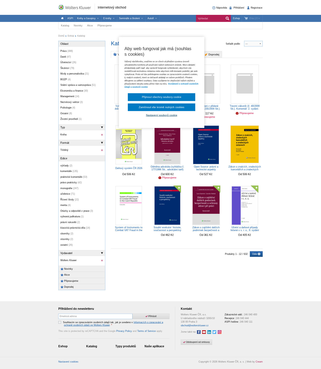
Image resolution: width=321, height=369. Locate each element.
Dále (255, 254)
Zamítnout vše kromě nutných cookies (161, 107)
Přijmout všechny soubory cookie (161, 96)
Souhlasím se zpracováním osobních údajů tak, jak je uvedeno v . (113, 323)
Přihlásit (152, 316)
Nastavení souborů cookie (161, 115)
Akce (90, 25)
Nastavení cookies (68, 361)
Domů (61, 36)
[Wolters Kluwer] (76, 7)
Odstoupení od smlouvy (197, 342)
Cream (259, 361)
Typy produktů (125, 346)
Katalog (65, 25)
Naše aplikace (154, 346)
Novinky (78, 25)
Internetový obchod (112, 7)
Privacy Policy (124, 331)
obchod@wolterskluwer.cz (195, 325)
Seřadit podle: (233, 43)
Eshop (236, 18)
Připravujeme (105, 25)
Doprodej (213, 54)
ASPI (70, 18)
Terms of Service (146, 331)
